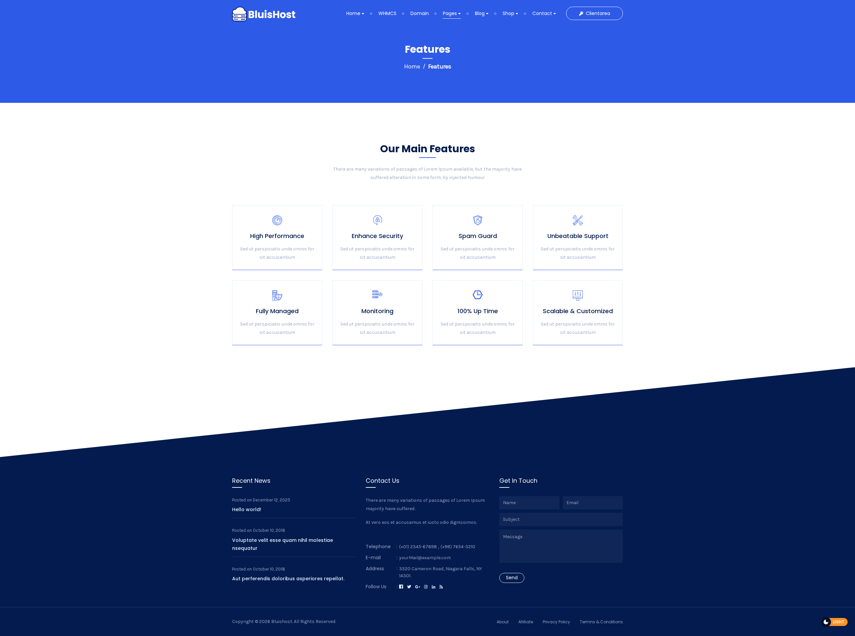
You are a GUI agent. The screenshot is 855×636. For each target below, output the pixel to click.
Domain (419, 13)
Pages (450, 13)
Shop (509, 13)
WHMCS (387, 13)
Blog (480, 13)
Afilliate (525, 622)
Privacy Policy (556, 622)
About (503, 622)
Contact (542, 13)
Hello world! (246, 509)
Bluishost (281, 621)
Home (354, 13)
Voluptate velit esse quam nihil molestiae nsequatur (282, 544)
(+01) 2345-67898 (418, 547)
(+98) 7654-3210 (458, 547)
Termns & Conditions (601, 622)
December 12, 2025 (271, 499)
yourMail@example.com (425, 558)
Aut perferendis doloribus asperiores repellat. (288, 578)
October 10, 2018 (269, 530)
